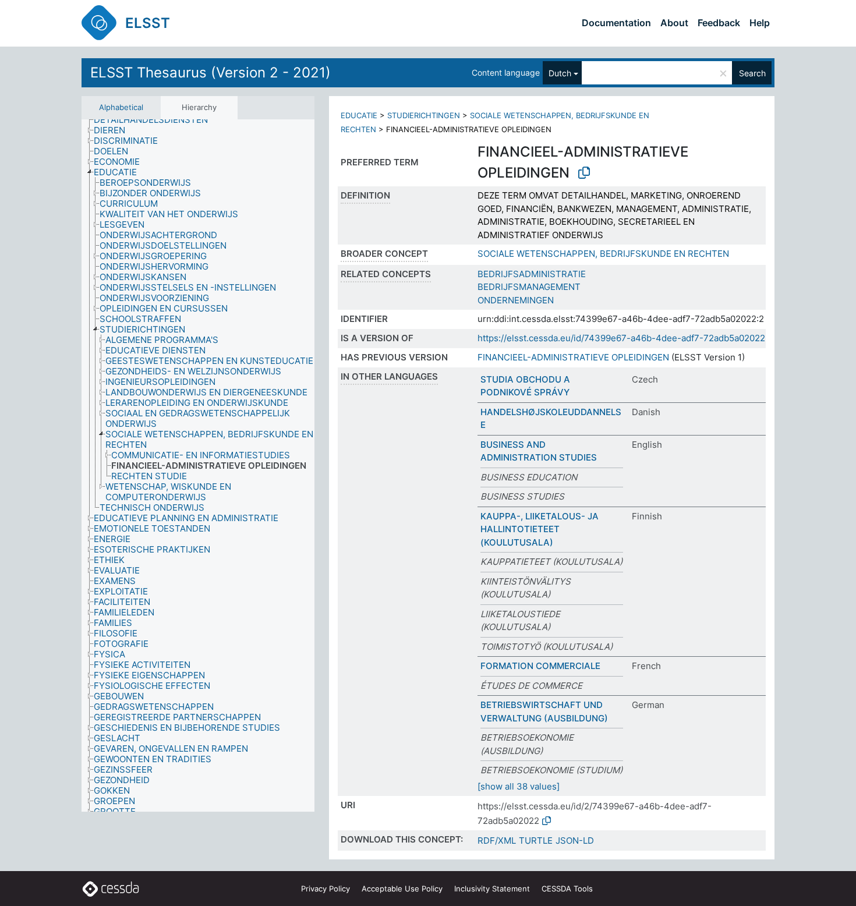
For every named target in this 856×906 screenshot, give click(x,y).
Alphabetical (121, 107)
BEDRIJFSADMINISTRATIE (531, 273)
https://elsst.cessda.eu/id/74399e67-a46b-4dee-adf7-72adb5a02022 (621, 338)
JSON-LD (575, 840)
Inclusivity (492, 888)
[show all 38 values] (518, 786)
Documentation (616, 23)
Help (759, 23)
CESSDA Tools (567, 888)
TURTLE (536, 840)
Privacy (325, 888)
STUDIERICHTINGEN (423, 115)
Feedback (719, 23)
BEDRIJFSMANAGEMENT (529, 286)
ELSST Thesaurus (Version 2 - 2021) (210, 72)
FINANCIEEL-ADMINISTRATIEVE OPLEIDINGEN (573, 357)
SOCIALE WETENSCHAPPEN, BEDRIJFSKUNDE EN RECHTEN (603, 253)
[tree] (198, 465)
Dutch (560, 73)
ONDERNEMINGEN (515, 300)
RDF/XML (496, 840)
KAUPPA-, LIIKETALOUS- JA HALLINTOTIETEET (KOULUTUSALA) (539, 529)
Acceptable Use (402, 888)
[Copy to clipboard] (584, 173)
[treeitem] (155, 120)
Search (752, 73)
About (674, 23)
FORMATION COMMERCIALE (540, 665)
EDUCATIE (359, 115)
